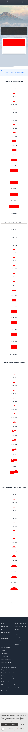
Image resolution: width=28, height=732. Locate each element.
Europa (2, 635)
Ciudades (3, 650)
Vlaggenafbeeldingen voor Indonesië (10, 688)
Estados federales (5, 647)
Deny (5, 724)
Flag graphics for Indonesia (7, 673)
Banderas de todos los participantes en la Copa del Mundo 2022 (21, 628)
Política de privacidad (20, 640)
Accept (14, 724)
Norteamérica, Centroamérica (4, 639)
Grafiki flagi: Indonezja (6, 682)
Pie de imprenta (19, 637)
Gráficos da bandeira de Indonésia (9, 685)
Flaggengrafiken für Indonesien (8, 670)
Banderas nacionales (7, 620)
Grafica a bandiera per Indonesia (9, 679)
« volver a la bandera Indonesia (14, 59)
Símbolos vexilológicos (20, 623)
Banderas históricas (6, 659)
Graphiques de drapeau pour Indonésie (10, 676)
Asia (2, 629)
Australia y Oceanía (5, 632)
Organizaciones (4, 656)
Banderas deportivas (6, 662)
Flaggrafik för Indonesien (7, 691)
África (2, 623)
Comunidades (4, 653)
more (22, 724)
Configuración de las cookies (20, 643)
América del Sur (4, 626)
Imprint (11, 730)
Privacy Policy (15, 730)
